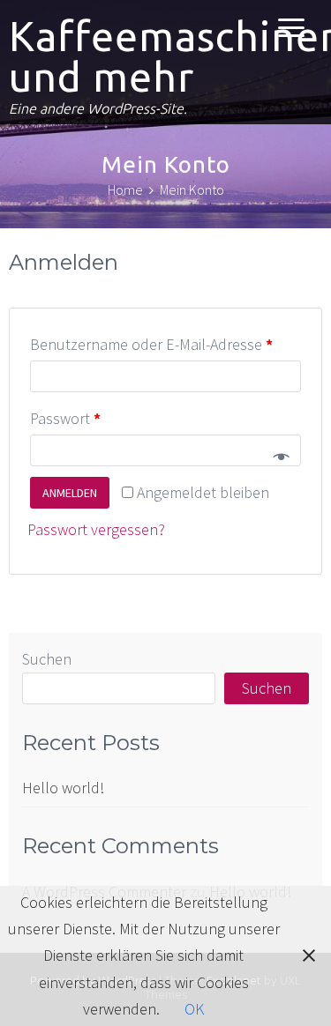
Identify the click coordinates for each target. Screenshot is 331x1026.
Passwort (65, 418)
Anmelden (69, 493)
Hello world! (63, 787)
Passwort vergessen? (96, 529)
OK (194, 1009)
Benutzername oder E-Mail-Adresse (151, 344)
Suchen (46, 659)
